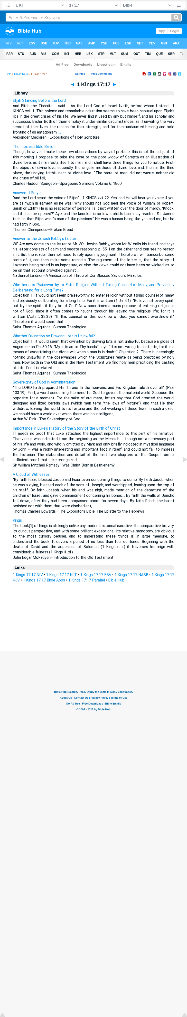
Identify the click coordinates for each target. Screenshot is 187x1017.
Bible (8, 74)
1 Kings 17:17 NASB (131, 574)
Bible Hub (116, 580)
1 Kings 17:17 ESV (95, 574)
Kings (17, 520)
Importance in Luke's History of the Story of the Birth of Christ (66, 428)
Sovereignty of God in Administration (44, 382)
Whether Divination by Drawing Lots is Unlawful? (54, 336)
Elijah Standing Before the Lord (39, 100)
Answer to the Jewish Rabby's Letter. (45, 238)
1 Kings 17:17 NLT (61, 574)
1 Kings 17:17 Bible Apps (44, 580)
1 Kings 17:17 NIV (28, 574)
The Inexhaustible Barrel (33, 146)
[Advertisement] (93, 621)
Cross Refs (21, 74)
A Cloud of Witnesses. (31, 474)
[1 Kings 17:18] (181, 470)
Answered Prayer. (27, 192)
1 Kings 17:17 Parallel (86, 580)
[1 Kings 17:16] (6, 470)
